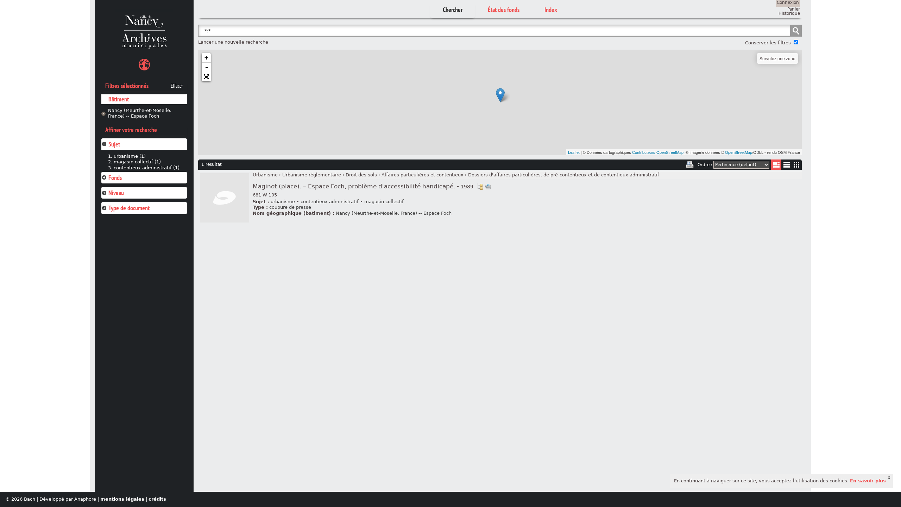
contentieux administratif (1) (146, 167)
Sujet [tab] (114, 144)
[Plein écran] (206, 76)
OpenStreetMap (738, 152)
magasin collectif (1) (137, 161)
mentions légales (122, 499)
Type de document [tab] (129, 208)
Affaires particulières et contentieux (423, 174)
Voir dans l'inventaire (480, 186)
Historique (789, 13)
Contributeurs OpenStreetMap (657, 152)
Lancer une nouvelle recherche (233, 42)
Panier (793, 9)
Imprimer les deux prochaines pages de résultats (690, 165)
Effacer (177, 86)
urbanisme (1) (130, 156)
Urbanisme (265, 174)
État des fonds (503, 10)
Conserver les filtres (768, 42)
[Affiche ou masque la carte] (144, 65)
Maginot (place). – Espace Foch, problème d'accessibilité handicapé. (363, 186)
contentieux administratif (330, 201)
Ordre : (705, 164)
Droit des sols (361, 174)
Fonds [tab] (115, 178)
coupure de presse (290, 207)
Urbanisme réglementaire (311, 174)
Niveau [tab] (116, 193)
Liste (776, 164)
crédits (157, 499)
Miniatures (797, 164)
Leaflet (574, 152)
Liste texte (786, 166)
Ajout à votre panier (488, 186)
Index (550, 10)
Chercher (452, 10)
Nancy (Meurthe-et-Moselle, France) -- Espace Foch (139, 113)
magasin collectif (384, 201)
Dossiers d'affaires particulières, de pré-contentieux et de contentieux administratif (563, 174)
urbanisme (283, 201)
